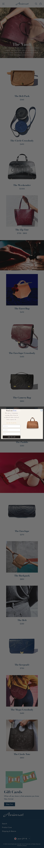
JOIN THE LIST (11, 437)
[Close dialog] (41, 410)
